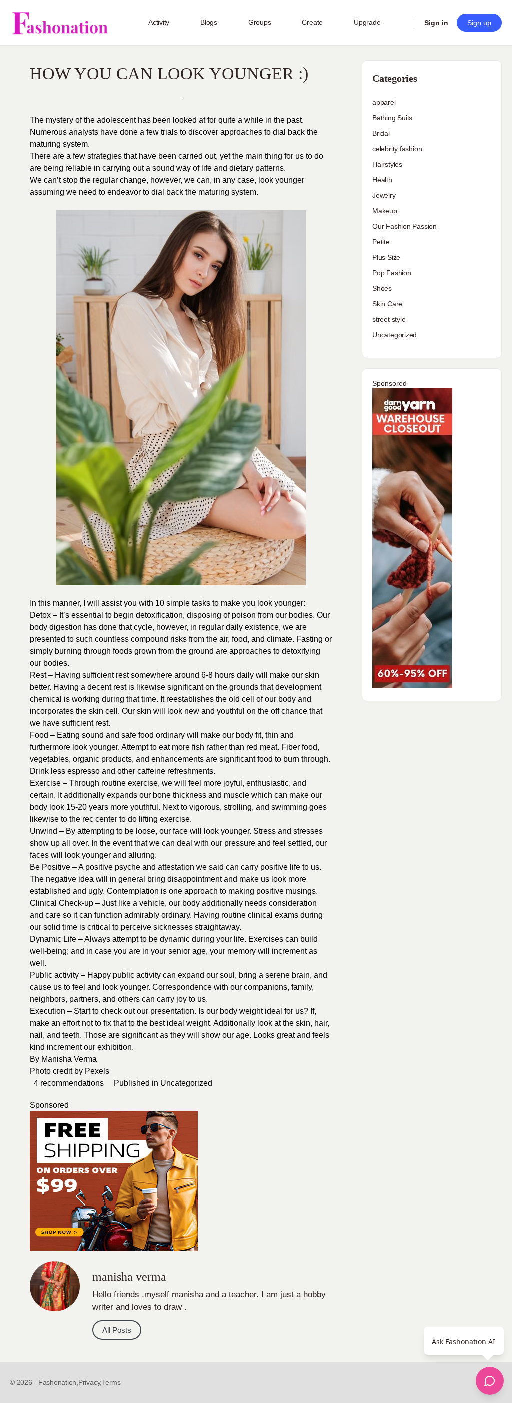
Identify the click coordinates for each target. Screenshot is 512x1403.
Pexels (97, 1071)
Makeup (385, 211)
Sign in (436, 23)
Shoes (382, 288)
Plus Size (386, 257)
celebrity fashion (397, 149)
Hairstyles (387, 164)
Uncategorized (186, 1083)
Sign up (480, 23)
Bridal (381, 133)
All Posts (117, 1330)
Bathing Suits (392, 118)
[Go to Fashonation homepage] (60, 23)
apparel (384, 102)
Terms (111, 1382)
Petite (381, 242)
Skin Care (387, 304)
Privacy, (90, 1382)
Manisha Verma (69, 1059)
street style (389, 319)
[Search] (400, 23)
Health (382, 180)
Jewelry (384, 195)
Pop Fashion (392, 273)
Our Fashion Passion (404, 226)
